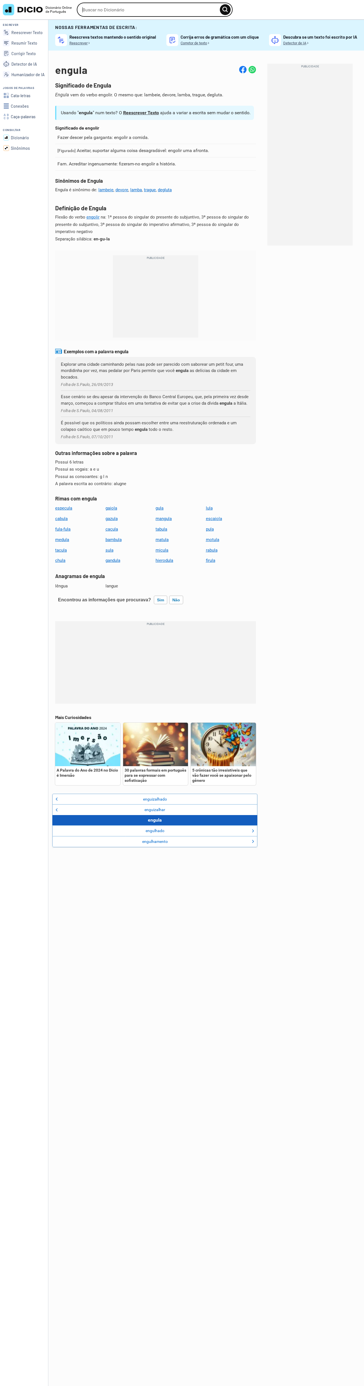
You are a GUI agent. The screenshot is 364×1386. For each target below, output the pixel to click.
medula (62, 539)
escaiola (214, 518)
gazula (112, 518)
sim (160, 600)
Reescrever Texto (141, 112)
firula (210, 560)
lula (209, 508)
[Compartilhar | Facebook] (243, 69)
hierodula (164, 560)
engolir (93, 217)
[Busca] (225, 9)
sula (109, 550)
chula (60, 560)
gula (160, 508)
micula (162, 550)
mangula (164, 518)
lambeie (105, 189)
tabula (161, 529)
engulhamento (155, 841)
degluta (165, 189)
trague (150, 189)
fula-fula (63, 529)
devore (121, 189)
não (176, 600)
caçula (112, 529)
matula (162, 539)
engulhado (155, 830)
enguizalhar (154, 809)
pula (210, 529)
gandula (113, 560)
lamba (136, 189)
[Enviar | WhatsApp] (252, 69)
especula (63, 508)
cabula (61, 518)
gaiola (111, 508)
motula (212, 539)
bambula (114, 539)
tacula (61, 550)
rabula (212, 550)
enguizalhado (155, 799)
